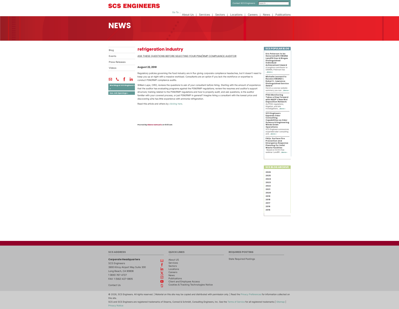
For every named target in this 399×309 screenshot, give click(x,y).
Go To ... (176, 12)
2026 (268, 172)
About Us (188, 15)
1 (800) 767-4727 (117, 274)
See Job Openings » (119, 93)
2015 (268, 209)
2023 (268, 182)
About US (173, 259)
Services (204, 15)
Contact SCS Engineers (244, 3)
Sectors (220, 15)
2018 (268, 199)
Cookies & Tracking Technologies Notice (190, 284)
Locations (236, 15)
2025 (268, 175)
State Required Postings (242, 259)
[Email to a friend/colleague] (110, 80)
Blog (111, 50)
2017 (268, 203)
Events (112, 56)
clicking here (175, 103)
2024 (268, 179)
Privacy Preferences (251, 294)
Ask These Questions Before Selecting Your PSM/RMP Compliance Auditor (186, 56)
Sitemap (280, 301)
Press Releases (117, 62)
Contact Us (114, 285)
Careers (253, 15)
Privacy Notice (115, 305)
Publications (283, 15)
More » (270, 72)
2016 (268, 206)
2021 (268, 189)
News (266, 15)
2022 (268, 185)
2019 (268, 196)
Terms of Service (236, 301)
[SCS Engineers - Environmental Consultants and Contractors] (134, 7)
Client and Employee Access (184, 281)
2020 (268, 192)
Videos (112, 68)
